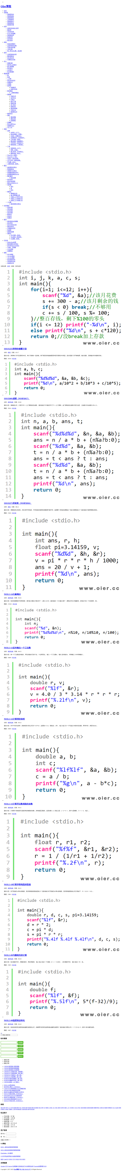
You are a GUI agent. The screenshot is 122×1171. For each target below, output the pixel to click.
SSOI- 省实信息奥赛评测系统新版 (10, 1150)
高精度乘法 (10, 17)
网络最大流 (14, 193)
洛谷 (2, 1159)
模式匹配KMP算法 (12, 244)
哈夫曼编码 (10, 71)
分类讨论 (102, 1107)
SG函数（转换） (15, 238)
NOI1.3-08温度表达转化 (14, 1020)
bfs (5, 1109)
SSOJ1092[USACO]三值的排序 (13, 1095)
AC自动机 (10, 249)
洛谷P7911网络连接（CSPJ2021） (13, 1097)
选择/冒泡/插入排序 (13, 28)
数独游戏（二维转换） (17, 144)
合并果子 (10, 70)
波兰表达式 (10, 58)
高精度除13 (10, 21)
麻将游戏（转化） (16, 153)
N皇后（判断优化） (16, 136)
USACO (76, 1107)
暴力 (73, 1107)
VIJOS (10, 1159)
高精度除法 (10, 23)
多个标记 (13, 105)
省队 (51, 1107)
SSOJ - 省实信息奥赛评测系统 (9, 1147)
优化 (56, 1107)
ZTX (6, 1166)
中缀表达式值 (11, 59)
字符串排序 (10, 31)
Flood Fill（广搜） (12, 157)
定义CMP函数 (11, 33)
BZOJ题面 (10, 254)
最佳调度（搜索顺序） (17, 141)
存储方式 (13, 96)
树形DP (9, 214)
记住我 (6, 1140)
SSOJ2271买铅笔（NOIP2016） (18, 503)
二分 (68, 1107)
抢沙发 (14, 358)
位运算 (117, 1107)
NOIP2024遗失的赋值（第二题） (13, 1078)
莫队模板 (13, 117)
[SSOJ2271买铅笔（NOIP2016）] (62, 499)
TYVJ (14, 1159)
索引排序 (10, 40)
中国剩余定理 (11, 228)
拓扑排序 (10, 179)
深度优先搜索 (90, 1107)
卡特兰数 (10, 49)
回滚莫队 (13, 120)
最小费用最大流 (15, 195)
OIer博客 (6, 6)
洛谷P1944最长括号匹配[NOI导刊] (14, 1092)
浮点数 (23, 1109)
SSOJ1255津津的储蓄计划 (15, 349)
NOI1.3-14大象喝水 (12, 594)
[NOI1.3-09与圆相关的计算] (62, 951)
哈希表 (9, 85)
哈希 (29, 1109)
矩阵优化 (13, 106)
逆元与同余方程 (12, 224)
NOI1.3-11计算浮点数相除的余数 (18, 804)
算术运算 (32, 1109)
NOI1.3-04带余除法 (9, 1085)
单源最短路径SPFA (12, 172)
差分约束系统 (11, 181)
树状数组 (10, 91)
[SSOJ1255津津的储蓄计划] (62, 345)
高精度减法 (10, 16)
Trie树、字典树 (11, 247)
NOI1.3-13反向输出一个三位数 (17, 648)
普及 (2, 1107)
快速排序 (10, 37)
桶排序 (9, 30)
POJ (21, 1159)
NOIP (12, 1107)
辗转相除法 (10, 56)
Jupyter (10, 1166)
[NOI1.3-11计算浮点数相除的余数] (62, 800)
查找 (26, 1109)
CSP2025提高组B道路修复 (11, 1068)
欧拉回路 (13, 177)
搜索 (5, 129)
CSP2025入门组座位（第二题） (13, 1075)
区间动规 (10, 211)
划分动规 (10, 212)
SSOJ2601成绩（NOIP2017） (17, 398)
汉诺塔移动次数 (12, 45)
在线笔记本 (10, 263)
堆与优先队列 (11, 80)
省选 (82, 1107)
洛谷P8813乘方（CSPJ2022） (12, 1087)
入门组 (14, 1109)
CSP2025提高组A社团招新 (11, 1070)
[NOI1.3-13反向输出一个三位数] (62, 644)
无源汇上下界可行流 (17, 197)
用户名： (3, 1133)
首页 (5, 11)
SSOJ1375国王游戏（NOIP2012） (13, 1094)
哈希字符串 (14, 89)
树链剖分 (10, 113)
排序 (5, 26)
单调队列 (10, 82)
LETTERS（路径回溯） (14, 160)
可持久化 (13, 110)
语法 (40, 1107)
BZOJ (17, 1159)
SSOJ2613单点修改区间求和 (12, 1090)
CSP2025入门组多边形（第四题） (14, 1071)
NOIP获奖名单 (29, 1166)
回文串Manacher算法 (13, 245)
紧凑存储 (13, 103)
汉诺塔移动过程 (12, 54)
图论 (5, 165)
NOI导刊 (62, 1107)
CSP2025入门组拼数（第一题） (13, 1077)
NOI (45, 1166)
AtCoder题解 (11, 258)
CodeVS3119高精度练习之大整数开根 (15, 1088)
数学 (5, 219)
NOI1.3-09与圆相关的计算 (15, 955)
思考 (7, 1107)
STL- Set (9, 127)
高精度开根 (10, 24)
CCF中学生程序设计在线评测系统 (10, 1156)
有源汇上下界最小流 (17, 200)
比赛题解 (15, 1166)
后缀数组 (10, 251)
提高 (4, 1107)
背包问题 (10, 207)
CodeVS (6, 1159)
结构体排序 (10, 35)
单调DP (9, 218)
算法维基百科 (11, 259)
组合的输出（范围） (17, 134)
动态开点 (13, 98)
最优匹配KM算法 (16, 204)
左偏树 (9, 122)
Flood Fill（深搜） (12, 155)
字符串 (6, 240)
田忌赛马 (10, 68)
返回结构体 (14, 108)
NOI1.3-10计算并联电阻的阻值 (17, 884)
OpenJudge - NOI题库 (7, 1153)
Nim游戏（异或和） (16, 237)
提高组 (15, 1107)
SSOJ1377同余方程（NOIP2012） (13, 1101)
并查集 (9, 84)
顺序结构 (10, 402)
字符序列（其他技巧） (17, 143)
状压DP (9, 216)
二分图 (9, 202)
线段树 (9, 94)
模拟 (9, 352)
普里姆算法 (10, 169)
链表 (8, 77)
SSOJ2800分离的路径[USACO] (13, 1099)
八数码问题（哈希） (13, 164)
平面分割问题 (11, 47)
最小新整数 (10, 66)
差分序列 (10, 223)
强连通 (9, 184)
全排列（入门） (15, 132)
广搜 (8, 146)
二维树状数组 (15, 92)
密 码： (3, 1136)
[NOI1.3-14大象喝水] (62, 590)
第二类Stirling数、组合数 (14, 51)
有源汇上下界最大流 (17, 198)
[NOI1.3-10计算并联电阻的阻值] (62, 881)
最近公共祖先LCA (12, 183)
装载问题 (10, 63)
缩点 (12, 186)
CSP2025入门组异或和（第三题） (14, 1073)
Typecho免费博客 (39, 1166)
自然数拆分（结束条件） (18, 137)
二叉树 (9, 78)
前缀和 (95, 1107)
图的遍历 (10, 176)
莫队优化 (13, 119)
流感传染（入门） (16, 148)
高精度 (6, 12)
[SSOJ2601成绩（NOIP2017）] (62, 395)
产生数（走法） (12, 162)
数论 (98, 1107)
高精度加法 (10, 14)
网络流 (9, 191)
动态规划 (6, 205)
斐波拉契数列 (11, 44)
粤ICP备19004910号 (25, 1169)
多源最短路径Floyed (13, 174)
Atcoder (3, 1166)
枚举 (26, 1107)
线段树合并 (14, 112)
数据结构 (6, 73)
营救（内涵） (15, 150)
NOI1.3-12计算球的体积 (14, 719)
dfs (49, 1107)
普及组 (29, 1107)
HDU (23, 1159)
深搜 (8, 130)
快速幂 (9, 230)
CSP (45, 1107)
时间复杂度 (18, 1109)
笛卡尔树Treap (11, 124)
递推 (5, 42)
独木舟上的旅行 (12, 65)
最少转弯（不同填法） (17, 151)
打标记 (13, 99)
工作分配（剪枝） (16, 139)
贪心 (5, 61)
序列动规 (10, 209)
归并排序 (10, 38)
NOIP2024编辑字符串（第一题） (13, 1080)
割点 (12, 190)
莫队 (8, 115)
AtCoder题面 (11, 256)
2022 (114, 1107)
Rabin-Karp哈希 (11, 242)
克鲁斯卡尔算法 (12, 171)
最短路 (85, 1107)
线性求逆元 (10, 226)
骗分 (7, 1109)
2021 (54, 1107)
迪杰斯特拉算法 (12, 167)
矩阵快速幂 (10, 231)
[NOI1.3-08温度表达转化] (62, 1017)
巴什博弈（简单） (16, 235)
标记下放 (13, 101)
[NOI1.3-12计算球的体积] (62, 715)
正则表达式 (21, 1166)
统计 (79, 1107)
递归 (5, 52)
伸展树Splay (10, 125)
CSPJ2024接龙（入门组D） (12, 1082)
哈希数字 (13, 87)
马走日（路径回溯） (13, 158)
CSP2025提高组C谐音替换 (11, 1066)
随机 (5, 252)
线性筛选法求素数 (12, 221)
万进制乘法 (10, 19)
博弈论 (9, 233)
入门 (9, 1107)
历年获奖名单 (11, 261)
